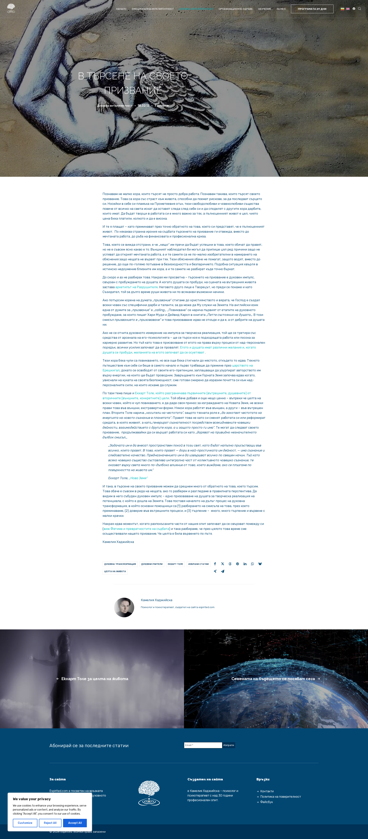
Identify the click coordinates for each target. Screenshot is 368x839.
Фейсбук (266, 802)
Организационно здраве (236, 9)
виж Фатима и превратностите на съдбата (136, 529)
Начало (121, 9)
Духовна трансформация (120, 564)
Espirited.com (58, 791)
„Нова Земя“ (138, 478)
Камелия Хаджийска (156, 600)
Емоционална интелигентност (153, 9)
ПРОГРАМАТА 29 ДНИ (312, 8)
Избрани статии (198, 564)
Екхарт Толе (175, 564)
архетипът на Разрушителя (136, 287)
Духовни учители (152, 564)
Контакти (267, 791)
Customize (25, 823)
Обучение (264, 9)
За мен (281, 9)
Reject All (50, 823)
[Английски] (348, 9)
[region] (50, 812)
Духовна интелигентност (196, 9)
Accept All (75, 823)
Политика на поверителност (280, 796)
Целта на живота (115, 571)
